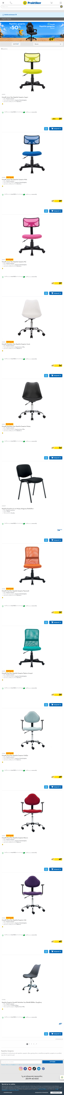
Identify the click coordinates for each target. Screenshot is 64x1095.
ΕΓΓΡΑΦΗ (52, 1061)
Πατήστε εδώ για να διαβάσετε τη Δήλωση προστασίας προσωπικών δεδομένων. (21, 1064)
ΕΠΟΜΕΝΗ (59, 1039)
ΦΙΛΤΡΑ (16, 44)
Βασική (36, 44)
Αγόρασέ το (57, 128)
